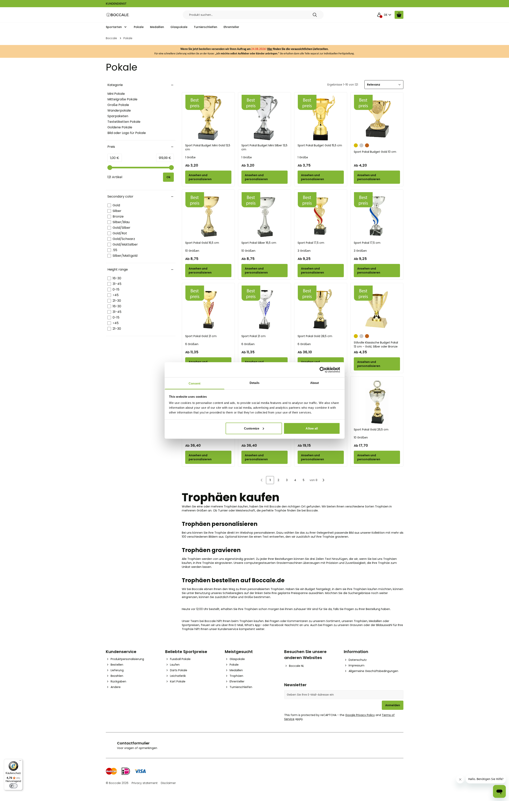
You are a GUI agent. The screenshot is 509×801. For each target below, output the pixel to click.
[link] (262, 480)
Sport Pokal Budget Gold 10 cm (375, 152)
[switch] (13, 785)
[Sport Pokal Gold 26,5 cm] (377, 402)
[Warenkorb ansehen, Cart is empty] (399, 15)
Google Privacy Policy (360, 715)
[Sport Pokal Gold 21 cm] (208, 309)
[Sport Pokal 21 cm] (264, 309)
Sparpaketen (117, 116)
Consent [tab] (195, 383)
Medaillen (157, 27)
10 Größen (192, 251)
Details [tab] (254, 383)
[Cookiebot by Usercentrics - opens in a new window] (322, 370)
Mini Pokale (116, 93)
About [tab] (314, 383)
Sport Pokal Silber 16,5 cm (258, 243)
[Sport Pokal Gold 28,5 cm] (321, 309)
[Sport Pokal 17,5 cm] (321, 215)
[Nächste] (323, 480)
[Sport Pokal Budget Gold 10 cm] (377, 118)
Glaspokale (178, 27)
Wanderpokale (119, 110)
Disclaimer (168, 783)
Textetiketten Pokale (123, 121)
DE (385, 15)
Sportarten (114, 27)
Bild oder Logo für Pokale (126, 133)
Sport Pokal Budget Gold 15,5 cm (320, 145)
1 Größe (190, 157)
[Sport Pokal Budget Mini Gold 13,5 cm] (208, 118)
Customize (251, 428)
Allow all (312, 428)
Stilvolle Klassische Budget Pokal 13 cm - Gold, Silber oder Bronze (376, 345)
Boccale (111, 38)
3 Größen (304, 251)
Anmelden (392, 705)
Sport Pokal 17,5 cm (311, 243)
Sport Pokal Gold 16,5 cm (202, 243)
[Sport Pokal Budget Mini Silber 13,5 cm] (264, 118)
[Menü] (20, 761)
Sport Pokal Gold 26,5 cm (371, 429)
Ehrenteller (231, 27)
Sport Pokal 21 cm (253, 336)
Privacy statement (145, 783)
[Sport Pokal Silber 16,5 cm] (264, 215)
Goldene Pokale (119, 127)
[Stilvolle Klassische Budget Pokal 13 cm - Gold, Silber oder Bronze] (377, 309)
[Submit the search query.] (314, 14)
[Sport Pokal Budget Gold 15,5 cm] (321, 118)
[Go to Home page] (118, 15)
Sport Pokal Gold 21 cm (201, 336)
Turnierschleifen (205, 27)
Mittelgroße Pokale (122, 99)
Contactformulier (133, 743)
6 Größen (191, 344)
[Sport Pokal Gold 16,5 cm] (208, 215)
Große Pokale (118, 105)
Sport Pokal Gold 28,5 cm (315, 336)
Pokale (139, 27)
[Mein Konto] (379, 14)
